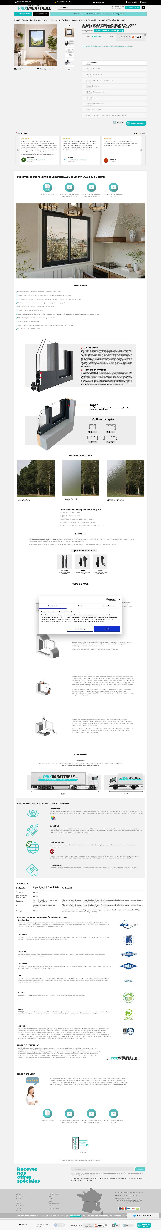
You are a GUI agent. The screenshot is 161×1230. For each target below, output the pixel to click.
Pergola (18, 1212)
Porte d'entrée (20, 1208)
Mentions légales (121, 1218)
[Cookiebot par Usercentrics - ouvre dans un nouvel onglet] (107, 599)
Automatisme (20, 1198)
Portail (51, 1198)
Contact (64, 1218)
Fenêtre (18, 1205)
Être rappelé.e (134, 7)
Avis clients (23, 133)
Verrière (18, 1210)
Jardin (51, 1201)
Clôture (18, 1196)
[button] (98, 2)
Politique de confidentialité (100, 1218)
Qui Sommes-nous (53, 1218)
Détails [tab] (80, 606)
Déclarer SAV (75, 1218)
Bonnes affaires (41, 14)
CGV (84, 1218)
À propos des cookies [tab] (108, 606)
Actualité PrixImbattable (27, 1218)
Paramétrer (79, 629)
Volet (17, 1203)
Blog (42, 1218)
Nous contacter (54, 1210)
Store (50, 1203)
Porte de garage (21, 1201)
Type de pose (91, 63)
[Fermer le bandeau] (119, 599)
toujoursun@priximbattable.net (127, 1197)
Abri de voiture (54, 1196)
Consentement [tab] (52, 606)
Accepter (107, 629)
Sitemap (51, 1208)
